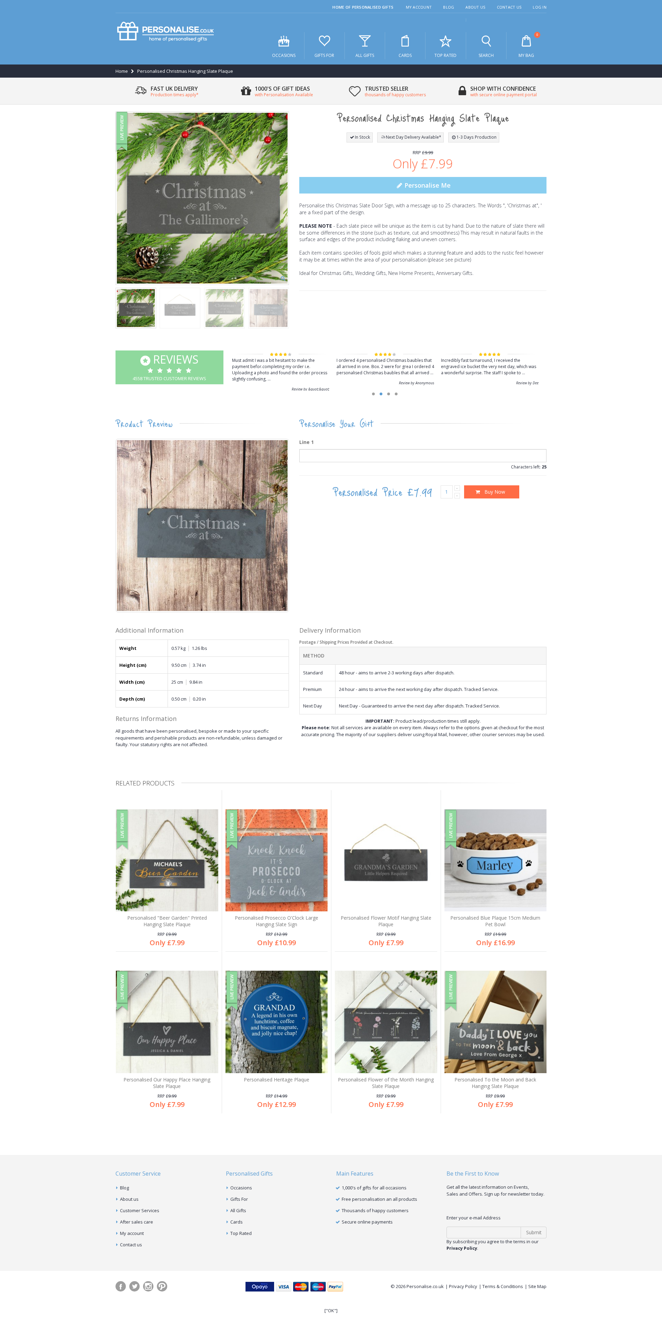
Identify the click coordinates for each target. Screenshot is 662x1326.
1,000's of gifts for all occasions (374, 1188)
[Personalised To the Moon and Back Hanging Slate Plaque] (495, 1022)
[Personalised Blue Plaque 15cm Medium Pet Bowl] (495, 860)
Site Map (537, 1286)
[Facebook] (121, 1286)
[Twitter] (134, 1286)
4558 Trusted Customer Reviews (169, 367)
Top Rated (445, 55)
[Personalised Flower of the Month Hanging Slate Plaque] (386, 1022)
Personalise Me (427, 185)
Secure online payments (367, 1222)
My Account (419, 7)
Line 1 (306, 442)
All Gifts (364, 55)
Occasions (283, 55)
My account (132, 1233)
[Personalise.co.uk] (165, 32)
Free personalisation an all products (379, 1199)
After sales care (136, 1222)
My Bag (528, 45)
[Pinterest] (162, 1286)
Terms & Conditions (502, 1286)
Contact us (131, 1244)
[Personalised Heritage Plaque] (276, 1022)
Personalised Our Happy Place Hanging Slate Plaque (166, 1082)
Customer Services (139, 1210)
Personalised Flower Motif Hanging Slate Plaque (386, 921)
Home (122, 71)
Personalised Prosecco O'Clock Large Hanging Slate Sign (276, 921)
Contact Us (509, 7)
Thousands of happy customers (375, 1210)
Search (486, 55)
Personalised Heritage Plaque (276, 1079)
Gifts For (324, 55)
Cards (405, 55)
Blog (448, 7)
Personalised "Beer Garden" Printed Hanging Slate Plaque (167, 921)
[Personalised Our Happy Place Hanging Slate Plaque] (167, 1022)
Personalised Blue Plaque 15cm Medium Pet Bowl (495, 921)
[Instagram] (148, 1286)
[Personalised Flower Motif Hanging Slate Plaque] (386, 860)
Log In (539, 7)
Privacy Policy (463, 1286)
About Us (475, 7)
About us (129, 1199)
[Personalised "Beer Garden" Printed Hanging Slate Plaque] (167, 860)
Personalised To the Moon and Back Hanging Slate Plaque (495, 1082)
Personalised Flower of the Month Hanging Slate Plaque (386, 1082)
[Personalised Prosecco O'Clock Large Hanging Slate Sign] (276, 860)
